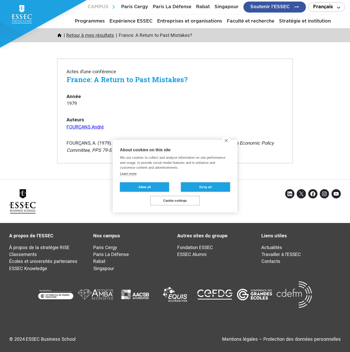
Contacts (270, 261)
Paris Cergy (134, 6)
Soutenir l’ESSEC (270, 6)
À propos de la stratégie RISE (39, 247)
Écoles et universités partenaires (43, 261)
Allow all (144, 187)
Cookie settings (175, 200)
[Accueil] (59, 35)
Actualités (271, 247)
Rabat (203, 6)
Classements (23, 254)
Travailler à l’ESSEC (281, 254)
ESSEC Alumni (192, 254)
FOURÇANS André (85, 127)
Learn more (128, 173)
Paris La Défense (172, 6)
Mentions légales (240, 339)
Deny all (205, 187)
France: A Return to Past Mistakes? (127, 79)
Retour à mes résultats (90, 35)
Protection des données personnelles (302, 339)
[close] (226, 140)
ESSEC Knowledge (28, 268)
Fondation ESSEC (195, 247)
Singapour (226, 6)
